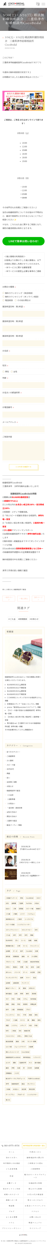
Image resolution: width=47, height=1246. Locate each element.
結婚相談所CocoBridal (13, 1057)
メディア (23, 1025)
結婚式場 (27, 1031)
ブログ (8, 1020)
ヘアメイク (36, 1057)
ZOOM (29, 1068)
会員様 (8, 983)
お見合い (16, 1089)
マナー (28, 978)
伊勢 (13, 1068)
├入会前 (10, 795)
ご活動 (15, 1020)
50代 (36, 930)
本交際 (32, 972)
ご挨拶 (19, 919)
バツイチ (17, 972)
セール (25, 946)
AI (28, 956)
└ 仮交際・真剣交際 (14, 808)
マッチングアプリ (11, 978)
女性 (15, 371)
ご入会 (8, 935)
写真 (18, 962)
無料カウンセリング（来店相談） (19, 293)
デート (25, 972)
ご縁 (14, 909)
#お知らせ (34, 619)
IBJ (27, 967)
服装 (17, 1041)
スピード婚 (11, 765)
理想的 (25, 1004)
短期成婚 (16, 956)
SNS (20, 1031)
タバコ (22, 1020)
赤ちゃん (9, 972)
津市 (7, 1084)
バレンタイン (10, 1015)
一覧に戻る (23, 598)
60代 (7, 1031)
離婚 (33, 1020)
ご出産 (25, 962)
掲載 (7, 1004)
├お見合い (11, 803)
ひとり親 (9, 1047)
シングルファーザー (23, 924)
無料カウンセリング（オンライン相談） (22, 296)
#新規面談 (22, 619)
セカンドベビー (27, 930)
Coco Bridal (25, 1052)
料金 (36, 1025)
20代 (14, 935)
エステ (8, 1063)
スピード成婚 (10, 924)
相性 (36, 1015)
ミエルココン (10, 1036)
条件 (7, 1009)
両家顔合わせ (10, 919)
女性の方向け (12, 812)
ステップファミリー (12, 930)
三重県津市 (22, 1063)
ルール (23, 940)
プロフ (28, 1009)
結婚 (35, 940)
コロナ (38, 898)
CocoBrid (29, 951)
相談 (13, 1004)
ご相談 (14, 1031)
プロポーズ (20, 1094)
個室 (7, 1025)
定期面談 (9, 1073)
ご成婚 (8, 1089)
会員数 (8, 951)
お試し (19, 1036)
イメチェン (31, 914)
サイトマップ (35, 1228)
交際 (36, 951)
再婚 (8, 773)
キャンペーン (34, 946)
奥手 (21, 951)
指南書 (37, 1068)
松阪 (18, 1068)
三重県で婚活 (12, 820)
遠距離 (14, 903)
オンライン (31, 1084)
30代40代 (10, 769)
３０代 (16, 1073)
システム (14, 1025)
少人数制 (10, 760)
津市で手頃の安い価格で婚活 (14, 570)
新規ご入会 (28, 1036)
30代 (20, 935)
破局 (23, 956)
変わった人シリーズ (12, 1052)
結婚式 (38, 909)
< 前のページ (9, 598)
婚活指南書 (9, 1041)
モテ (7, 999)
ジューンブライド (20, 1047)
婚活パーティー (11, 988)
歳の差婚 (37, 1063)
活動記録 (16, 983)
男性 (7, 371)
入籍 (13, 1009)
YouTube (29, 903)
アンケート (25, 983)
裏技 (7, 1068)
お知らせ (9, 589)
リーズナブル (29, 919)
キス (30, 1063)
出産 (38, 967)
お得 (18, 946)
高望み (15, 967)
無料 (27, 994)
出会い (8, 909)
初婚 (18, 999)
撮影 (14, 1063)
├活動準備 (11, 799)
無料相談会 (26, 1057)
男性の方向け (12, 816)
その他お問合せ (24, 300)
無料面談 (9, 994)
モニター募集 (31, 1041)
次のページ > (38, 598)
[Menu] (43, 4)
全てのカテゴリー (13, 752)
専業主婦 (33, 1004)
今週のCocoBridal (34, 1078)
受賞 (21, 967)
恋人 (18, 1015)
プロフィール (10, 962)
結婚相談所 (15, 1084)
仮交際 (24, 1089)
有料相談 (33, 999)
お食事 (31, 1047)
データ (15, 951)
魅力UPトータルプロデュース (15, 1078)
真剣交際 (32, 1089)
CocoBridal (29, 898)
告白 (34, 978)
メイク (22, 914)
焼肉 (39, 1020)
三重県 (21, 903)
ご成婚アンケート (11, 898)
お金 (30, 1025)
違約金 (8, 956)
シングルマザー (32, 1094)
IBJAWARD (9, 940)
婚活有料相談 (34, 962)
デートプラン (10, 1094)
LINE (23, 1041)
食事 (21, 978)
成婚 (30, 1015)
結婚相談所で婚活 (19, 589)
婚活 (23, 1084)
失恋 (13, 999)
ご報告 (15, 914)
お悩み (37, 903)
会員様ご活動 (12, 782)
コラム (25, 999)
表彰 (21, 994)
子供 (24, 1015)
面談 (24, 988)
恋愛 (39, 972)
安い (4, 589)
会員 (15, 994)
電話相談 (9, 300)
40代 (26, 935)
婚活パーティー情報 (14, 825)
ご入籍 (8, 914)
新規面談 (20, 1009)
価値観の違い (10, 946)
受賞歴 (21, 909)
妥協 (32, 967)
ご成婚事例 (11, 756)
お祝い (8, 967)
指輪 (29, 940)
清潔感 (34, 994)
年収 (18, 1004)
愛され (8, 1100)
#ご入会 (11, 619)
